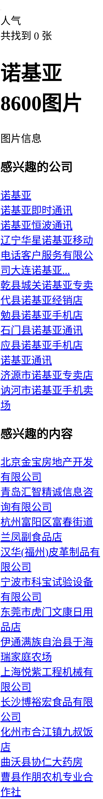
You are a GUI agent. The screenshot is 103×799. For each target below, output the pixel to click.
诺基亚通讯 (26, 360)
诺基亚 (15, 195)
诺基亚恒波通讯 (36, 225)
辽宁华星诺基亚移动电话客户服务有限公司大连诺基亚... (46, 255)
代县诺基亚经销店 (41, 300)
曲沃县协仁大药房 (41, 762)
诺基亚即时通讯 (36, 210)
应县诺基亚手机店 (41, 345)
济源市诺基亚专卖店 (46, 375)
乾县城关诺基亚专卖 (46, 285)
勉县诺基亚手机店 (41, 315)
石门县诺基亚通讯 (41, 330)
